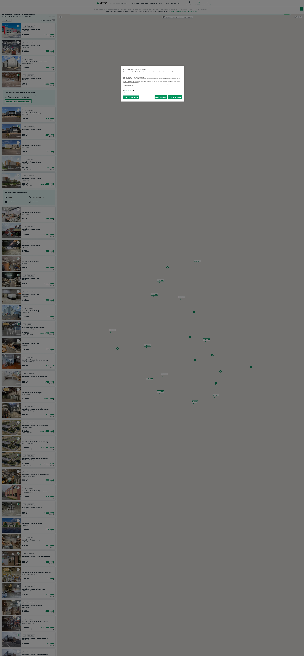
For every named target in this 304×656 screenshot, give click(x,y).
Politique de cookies (128, 90)
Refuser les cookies (160, 97)
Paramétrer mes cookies (131, 97)
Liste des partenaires (127, 92)
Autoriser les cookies (175, 97)
